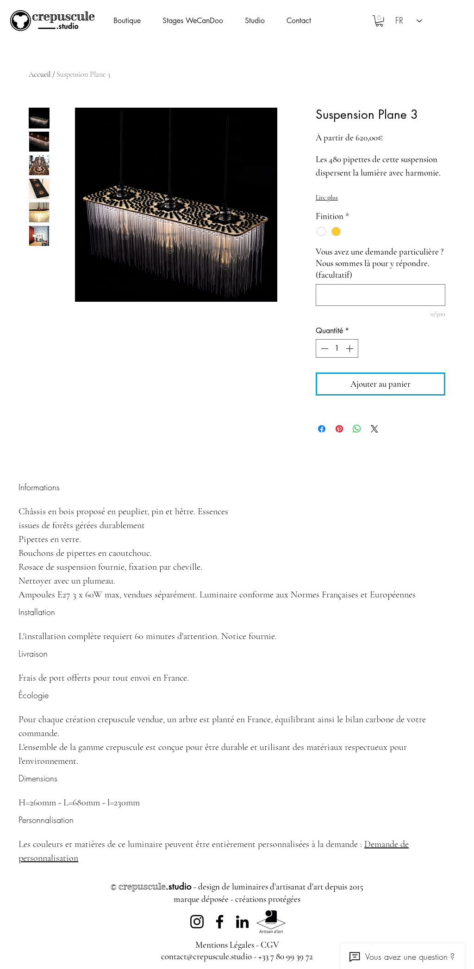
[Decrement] (323, 348)
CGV (270, 944)
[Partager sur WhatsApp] (356, 428)
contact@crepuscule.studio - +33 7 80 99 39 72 (237, 956)
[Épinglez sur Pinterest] (339, 428)
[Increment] (350, 348)
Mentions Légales (224, 944)
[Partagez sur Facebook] (321, 428)
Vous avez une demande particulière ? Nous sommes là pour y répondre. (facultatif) (379, 263)
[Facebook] (220, 922)
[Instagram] (197, 922)
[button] (261, 21)
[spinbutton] (337, 348)
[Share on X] (374, 428)
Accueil (39, 74)
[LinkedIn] (242, 922)
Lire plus (327, 197)
